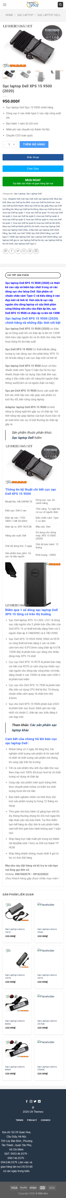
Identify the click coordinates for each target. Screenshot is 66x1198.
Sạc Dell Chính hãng (40, 233)
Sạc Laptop (25, 15)
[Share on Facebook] (12, 251)
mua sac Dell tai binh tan (43, 202)
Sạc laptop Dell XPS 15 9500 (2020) (27, 283)
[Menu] (5, 5)
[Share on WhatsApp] (5, 251)
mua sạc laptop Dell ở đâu (15, 230)
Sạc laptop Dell (22, 237)
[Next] (58, 46)
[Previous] (8, 46)
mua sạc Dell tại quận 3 (24, 216)
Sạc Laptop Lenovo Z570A (47, 1022)
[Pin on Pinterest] (30, 251)
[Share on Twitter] (18, 251)
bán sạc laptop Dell (43, 199)
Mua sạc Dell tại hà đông (26, 209)
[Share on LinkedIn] (36, 251)
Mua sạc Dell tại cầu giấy (36, 205)
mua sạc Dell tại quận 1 (14, 212)
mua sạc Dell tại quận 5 (14, 219)
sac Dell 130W (23, 233)
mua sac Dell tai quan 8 (24, 223)
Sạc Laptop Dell (49, 15)
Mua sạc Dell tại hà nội (50, 209)
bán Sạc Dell (27, 199)
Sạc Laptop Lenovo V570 (15, 976)
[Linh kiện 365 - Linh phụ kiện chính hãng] (33, 4)
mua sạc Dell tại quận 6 (37, 219)
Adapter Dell (14, 199)
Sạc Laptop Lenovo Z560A (47, 1068)
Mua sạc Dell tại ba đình (18, 202)
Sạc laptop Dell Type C (25, 243)
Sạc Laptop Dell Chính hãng (44, 237)
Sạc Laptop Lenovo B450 (15, 1022)
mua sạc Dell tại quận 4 (47, 216)
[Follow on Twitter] (35, 1101)
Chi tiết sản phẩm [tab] (18, 275)
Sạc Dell (12, 233)
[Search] (60, 4)
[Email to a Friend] (24, 251)
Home (9, 15)
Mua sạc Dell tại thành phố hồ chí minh (21, 226)
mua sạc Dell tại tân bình (48, 223)
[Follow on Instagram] (31, 1101)
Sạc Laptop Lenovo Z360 (47, 930)
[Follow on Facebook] (26, 1101)
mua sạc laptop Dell (50, 226)
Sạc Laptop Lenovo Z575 (47, 976)
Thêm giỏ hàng (34, 144)
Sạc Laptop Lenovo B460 (15, 1068)
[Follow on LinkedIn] (39, 1101)
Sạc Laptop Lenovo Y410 (15, 930)
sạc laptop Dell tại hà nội (32, 240)
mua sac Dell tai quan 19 (37, 212)
